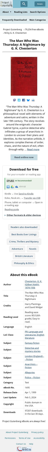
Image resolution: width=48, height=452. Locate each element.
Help (31, 444)
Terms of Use (24, 438)
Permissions (10, 438)
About (7, 12)
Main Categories (37, 19)
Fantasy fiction (32, 343)
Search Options (37, 12)
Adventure (17, 248)
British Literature (24, 256)
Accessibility (39, 438)
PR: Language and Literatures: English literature (34, 334)
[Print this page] (33, 99)
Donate (40, 4)
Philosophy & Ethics (24, 263)
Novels (32, 248)
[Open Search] (24, 4)
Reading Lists (20, 12)
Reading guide (12, 209)
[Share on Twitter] (19, 99)
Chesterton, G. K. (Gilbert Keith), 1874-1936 (33, 284)
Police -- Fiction (32, 377)
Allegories (30, 372)
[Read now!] (24, 95)
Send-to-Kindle (26, 193)
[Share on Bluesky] (28, 99)
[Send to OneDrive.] (16, 186)
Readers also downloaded (24, 227)
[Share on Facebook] (23, 99)
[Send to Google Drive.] (12, 186)
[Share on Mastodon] (14, 99)
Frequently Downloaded (14, 19)
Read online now (24, 157)
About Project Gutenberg (17, 432)
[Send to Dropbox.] (8, 186)
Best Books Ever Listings (24, 234)
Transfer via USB (32, 198)
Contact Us (21, 444)
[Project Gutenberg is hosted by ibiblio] (24, 450)
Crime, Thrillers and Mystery (24, 241)
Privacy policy (37, 432)
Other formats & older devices (24, 215)
